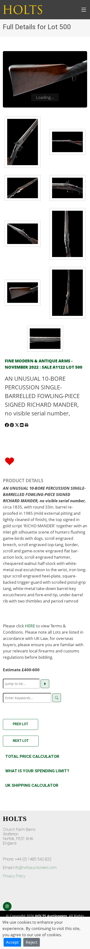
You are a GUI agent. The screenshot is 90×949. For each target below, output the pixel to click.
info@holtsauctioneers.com (35, 867)
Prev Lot (20, 724)
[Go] (45, 683)
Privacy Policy (14, 876)
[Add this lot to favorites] (9, 461)
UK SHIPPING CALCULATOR (31, 785)
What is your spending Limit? (37, 770)
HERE (30, 626)
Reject (31, 942)
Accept (12, 942)
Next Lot (21, 741)
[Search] (56, 697)
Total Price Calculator (32, 756)
